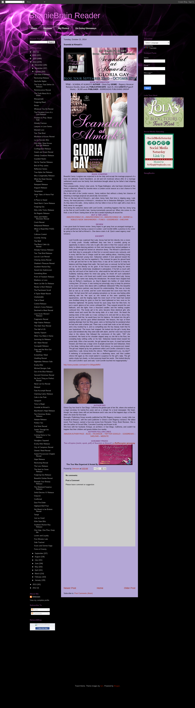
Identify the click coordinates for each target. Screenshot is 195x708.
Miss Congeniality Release (44, 176)
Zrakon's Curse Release (43, 307)
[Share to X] (100, 468)
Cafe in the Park (40, 397)
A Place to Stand (40, 200)
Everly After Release (42, 444)
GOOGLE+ (117, 434)
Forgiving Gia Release (42, 475)
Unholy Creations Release (44, 156)
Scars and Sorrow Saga (43, 546)
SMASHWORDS (90, 220)
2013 (35, 584)
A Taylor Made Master (42, 294)
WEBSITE (105, 436)
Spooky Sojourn (40, 333)
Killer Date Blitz (40, 521)
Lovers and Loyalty (41, 536)
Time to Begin (39, 404)
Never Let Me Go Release (44, 284)
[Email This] (95, 468)
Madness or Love (40, 280)
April (37, 570)
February (38, 577)
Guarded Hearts (40, 159)
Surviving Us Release (42, 339)
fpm (101, 686)
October (38, 72)
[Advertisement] (99, 566)
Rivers (36, 106)
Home (34, 28)
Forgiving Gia (39, 207)
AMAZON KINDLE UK (113, 217)
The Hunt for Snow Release (41, 470)
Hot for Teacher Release (43, 162)
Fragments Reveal (41, 319)
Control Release (40, 304)
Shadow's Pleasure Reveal (44, 263)
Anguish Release (40, 188)
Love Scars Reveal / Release (42, 315)
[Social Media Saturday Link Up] (159, 168)
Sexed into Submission (43, 270)
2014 (35, 62)
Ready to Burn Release (43, 287)
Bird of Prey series (41, 166)
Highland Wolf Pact (41, 506)
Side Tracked (39, 542)
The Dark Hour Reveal (42, 326)
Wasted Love (39, 130)
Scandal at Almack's (42, 407)
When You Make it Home (43, 336)
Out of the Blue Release (43, 372)
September (39, 553)
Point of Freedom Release (44, 277)
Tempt (36, 515)
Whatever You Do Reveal (43, 109)
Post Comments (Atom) (83, 593)
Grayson (37, 496)
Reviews (47, 28)
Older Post (129, 588)
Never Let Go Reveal (42, 384)
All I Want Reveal (40, 343)
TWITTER (108, 434)
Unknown (36, 597)
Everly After (38, 365)
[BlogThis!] (97, 468)
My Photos (63, 28)
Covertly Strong (40, 238)
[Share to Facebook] (102, 468)
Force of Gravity (40, 549)
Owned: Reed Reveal (42, 451)
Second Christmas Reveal (44, 375)
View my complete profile (39, 600)
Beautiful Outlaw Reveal (43, 478)
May (37, 567)
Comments (37, 613)
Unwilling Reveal (40, 358)
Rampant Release (41, 184)
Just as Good (39, 518)
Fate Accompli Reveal (42, 391)
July (36, 560)
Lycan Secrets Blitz (41, 140)
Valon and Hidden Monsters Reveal (41, 218)
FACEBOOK (98, 434)
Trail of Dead (39, 300)
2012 (35, 588)
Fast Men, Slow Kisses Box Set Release (43, 144)
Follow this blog (42, 628)
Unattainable (39, 297)
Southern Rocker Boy (42, 267)
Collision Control (40, 234)
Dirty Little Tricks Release (44, 210)
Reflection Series (40, 169)
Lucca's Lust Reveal (42, 257)
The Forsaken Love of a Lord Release (43, 113)
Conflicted (38, 499)
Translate (152, 48)
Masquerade (39, 99)
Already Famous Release (43, 250)
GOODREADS (112, 220)
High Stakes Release (42, 323)
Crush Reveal (39, 222)
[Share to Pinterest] (105, 468)
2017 (35, 52)
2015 (35, 59)
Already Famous (40, 123)
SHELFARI (124, 220)
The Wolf (37, 241)
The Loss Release (41, 466)
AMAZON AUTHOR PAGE (74, 434)
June (37, 563)
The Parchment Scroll (42, 290)
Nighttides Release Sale (43, 362)
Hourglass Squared (41, 440)
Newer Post (70, 588)
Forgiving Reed (40, 102)
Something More (40, 273)
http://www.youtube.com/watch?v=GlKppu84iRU (82, 365)
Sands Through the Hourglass (41, 431)
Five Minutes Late (41, 539)
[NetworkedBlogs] (42, 624)
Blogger (117, 686)
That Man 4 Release (42, 74)
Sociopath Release (41, 346)
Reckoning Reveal (41, 463)
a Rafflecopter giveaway (124, 443)
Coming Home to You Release (42, 436)
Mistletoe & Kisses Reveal (44, 137)
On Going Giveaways (85, 28)
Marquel (37, 387)
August (38, 557)
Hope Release (39, 459)
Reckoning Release (41, 78)
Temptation (38, 191)
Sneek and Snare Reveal (43, 152)
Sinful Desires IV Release (44, 492)
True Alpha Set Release (43, 172)
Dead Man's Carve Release (44, 203)
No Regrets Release (41, 213)
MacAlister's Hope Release (44, 411)
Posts (35, 610)
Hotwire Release (40, 420)
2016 (35, 55)
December (39, 65)
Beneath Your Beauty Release (42, 483)
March (37, 574)
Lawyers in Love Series (43, 126)
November (39, 68)
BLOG (88, 434)
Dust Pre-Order (40, 503)
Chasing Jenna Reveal (42, 260)
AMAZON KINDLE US (75, 217)
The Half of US (40, 329)
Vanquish (37, 401)
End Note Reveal (40, 426)
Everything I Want (41, 355)
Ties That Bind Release (43, 253)
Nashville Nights (40, 81)
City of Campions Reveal (43, 447)
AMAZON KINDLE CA (94, 217)
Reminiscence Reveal (42, 90)
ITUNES (102, 220)
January (38, 580)
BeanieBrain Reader (64, 15)
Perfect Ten (38, 423)
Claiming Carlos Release (43, 394)
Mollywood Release (41, 226)
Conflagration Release (42, 149)
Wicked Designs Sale (42, 368)
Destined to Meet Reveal (43, 310)
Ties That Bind (39, 133)
